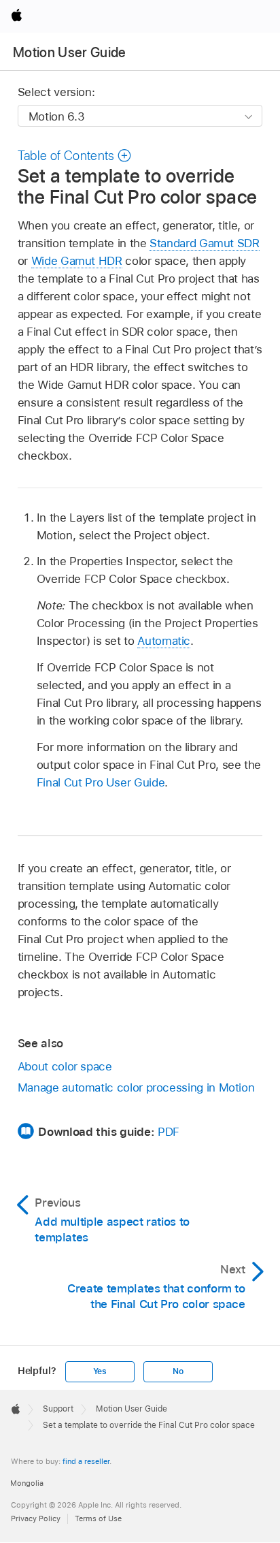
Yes (100, 1371)
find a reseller (86, 1461)
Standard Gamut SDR (205, 243)
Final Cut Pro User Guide (100, 782)
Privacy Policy (35, 1518)
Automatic (163, 641)
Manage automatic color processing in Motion (136, 1087)
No (178, 1371)
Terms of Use (98, 1518)
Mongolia (26, 1483)
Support (58, 1409)
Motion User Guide (69, 52)
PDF (168, 1132)
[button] (75, 155)
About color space (65, 1066)
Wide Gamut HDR (76, 261)
